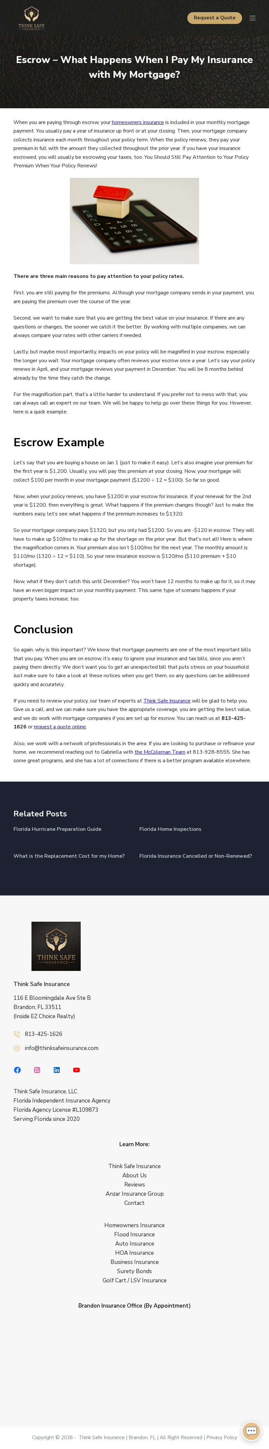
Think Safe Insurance (167, 700)
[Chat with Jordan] (251, 1431)
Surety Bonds (134, 1271)
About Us (134, 1175)
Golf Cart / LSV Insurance (135, 1281)
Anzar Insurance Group (135, 1194)
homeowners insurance (138, 122)
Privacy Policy (221, 1437)
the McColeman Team (159, 752)
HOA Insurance (134, 1253)
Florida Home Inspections (170, 829)
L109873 (87, 1110)
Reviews (134, 1184)
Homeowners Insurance (134, 1225)
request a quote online (60, 726)
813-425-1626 (43, 1034)
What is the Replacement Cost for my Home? (69, 856)
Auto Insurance (134, 1244)
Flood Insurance (134, 1234)
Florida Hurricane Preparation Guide (57, 829)
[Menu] (253, 18)
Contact (134, 1203)
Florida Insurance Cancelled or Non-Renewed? (195, 856)
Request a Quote (215, 17)
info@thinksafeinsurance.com (61, 1048)
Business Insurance (135, 1262)
